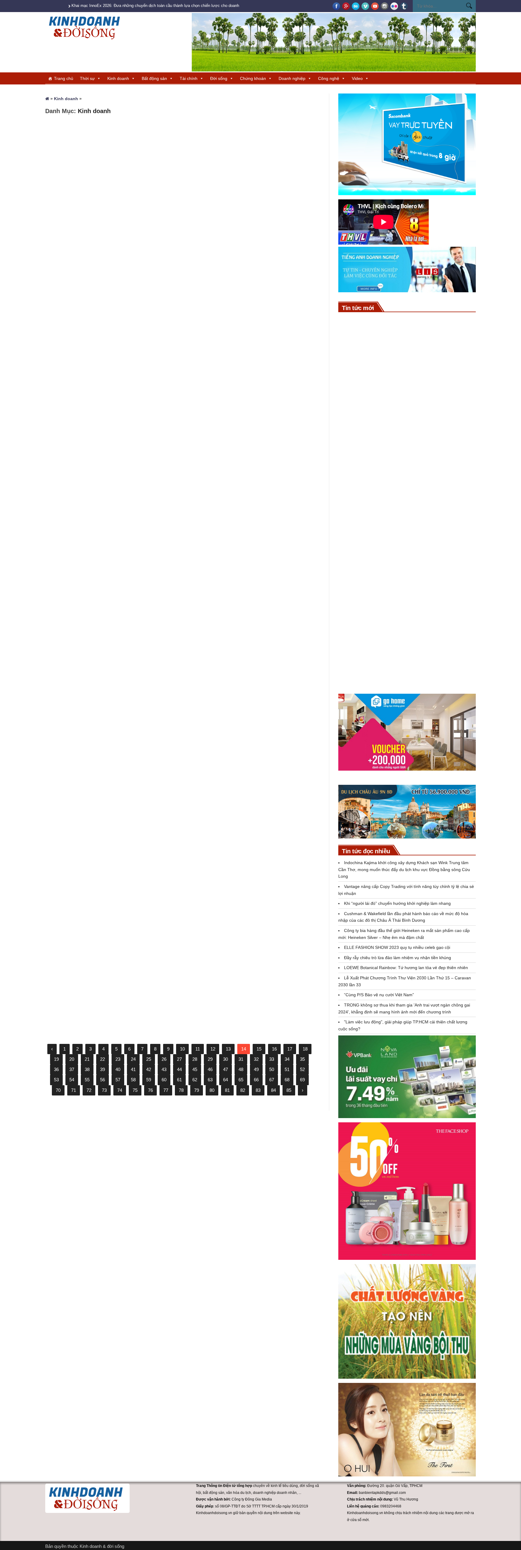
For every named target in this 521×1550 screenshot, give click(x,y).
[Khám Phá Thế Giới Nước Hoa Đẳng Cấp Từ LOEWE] (110, 622)
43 (164, 1069)
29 (210, 1059)
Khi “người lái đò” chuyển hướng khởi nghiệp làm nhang (397, 903)
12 (212, 1048)
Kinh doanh (118, 78)
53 (56, 1079)
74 (119, 1090)
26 (164, 1059)
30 (225, 1059)
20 (71, 1059)
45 (194, 1069)
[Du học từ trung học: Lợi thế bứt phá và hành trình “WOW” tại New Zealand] (250, 307)
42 (148, 1069)
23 (117, 1059)
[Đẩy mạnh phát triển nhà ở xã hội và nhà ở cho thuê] (353, 643)
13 (228, 1048)
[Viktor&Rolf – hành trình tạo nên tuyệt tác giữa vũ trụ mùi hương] (250, 465)
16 (274, 1048)
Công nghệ (328, 78)
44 (179, 1069)
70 (58, 1090)
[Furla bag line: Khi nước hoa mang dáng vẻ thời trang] (250, 931)
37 (71, 1069)
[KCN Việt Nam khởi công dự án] (353, 456)
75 (135, 1090)
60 (164, 1079)
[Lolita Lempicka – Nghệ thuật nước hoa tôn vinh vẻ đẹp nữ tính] (250, 622)
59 (148, 1079)
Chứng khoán (253, 78)
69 (302, 1079)
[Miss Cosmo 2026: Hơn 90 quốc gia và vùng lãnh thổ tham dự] (353, 357)
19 (56, 1059)
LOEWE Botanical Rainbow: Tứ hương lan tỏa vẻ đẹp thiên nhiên (406, 967)
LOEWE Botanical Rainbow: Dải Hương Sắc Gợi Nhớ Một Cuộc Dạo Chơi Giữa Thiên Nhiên (108, 990)
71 (73, 1090)
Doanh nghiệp (292, 78)
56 (102, 1079)
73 (104, 1090)
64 (225, 1079)
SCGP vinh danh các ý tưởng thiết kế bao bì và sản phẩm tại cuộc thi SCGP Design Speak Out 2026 (423, 423)
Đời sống (218, 78)
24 (133, 1059)
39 (102, 1069)
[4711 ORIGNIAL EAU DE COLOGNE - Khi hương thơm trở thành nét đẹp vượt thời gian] (110, 307)
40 (117, 1069)
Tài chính (188, 78)
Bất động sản (154, 78)
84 (273, 1090)
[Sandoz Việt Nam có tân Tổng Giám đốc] (353, 487)
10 (182, 1048)
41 (133, 1069)
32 (256, 1059)
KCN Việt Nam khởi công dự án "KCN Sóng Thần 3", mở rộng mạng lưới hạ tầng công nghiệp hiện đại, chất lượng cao (423, 454)
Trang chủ (63, 78)
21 (87, 1059)
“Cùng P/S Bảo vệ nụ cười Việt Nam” (379, 994)
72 (89, 1090)
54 (71, 1079)
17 (289, 1048)
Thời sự (87, 78)
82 (242, 1090)
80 (212, 1090)
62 (194, 1079)
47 (225, 1069)
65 (240, 1079)
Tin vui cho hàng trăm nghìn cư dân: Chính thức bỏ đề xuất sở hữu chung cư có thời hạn (422, 671)
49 (256, 1069)
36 (56, 1069)
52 (302, 1069)
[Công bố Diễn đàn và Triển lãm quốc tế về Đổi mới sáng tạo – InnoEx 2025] (110, 780)
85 (288, 1090)
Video (357, 78)
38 (87, 1069)
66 (256, 1079)
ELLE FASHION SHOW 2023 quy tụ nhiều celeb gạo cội (397, 947)
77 (165, 1090)
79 (196, 1090)
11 (197, 1048)
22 (102, 1059)
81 (227, 1090)
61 (179, 1079)
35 (302, 1059)
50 (271, 1069)
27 (179, 1059)
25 (148, 1059)
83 (258, 1090)
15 (259, 1048)
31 (240, 1059)
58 (133, 1079)
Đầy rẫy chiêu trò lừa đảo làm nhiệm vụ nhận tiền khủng (397, 957)
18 (305, 1048)
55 (87, 1079)
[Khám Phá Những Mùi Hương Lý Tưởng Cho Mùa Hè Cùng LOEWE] (110, 465)
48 (240, 1069)
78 (181, 1090)
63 (210, 1079)
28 (194, 1059)
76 (150, 1090)
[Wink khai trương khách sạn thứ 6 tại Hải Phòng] (110, 163)
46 (210, 1069)
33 (271, 1059)
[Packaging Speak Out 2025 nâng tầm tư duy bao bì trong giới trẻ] (250, 780)
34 (287, 1059)
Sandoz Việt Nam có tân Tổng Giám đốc (418, 479)
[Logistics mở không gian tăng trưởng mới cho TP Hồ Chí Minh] (353, 612)
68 (287, 1079)
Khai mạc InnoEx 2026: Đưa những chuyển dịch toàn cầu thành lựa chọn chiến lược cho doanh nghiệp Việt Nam (170, 5)
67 (271, 1079)
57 (117, 1079)
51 (287, 1069)
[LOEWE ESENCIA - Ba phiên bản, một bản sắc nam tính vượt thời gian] (353, 581)
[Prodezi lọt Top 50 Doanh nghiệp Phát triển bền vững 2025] (250, 163)
